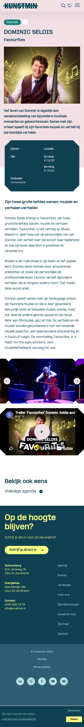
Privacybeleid (42, 667)
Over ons (63, 595)
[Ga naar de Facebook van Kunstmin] (42, 681)
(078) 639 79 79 (15, 604)
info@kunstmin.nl (15, 608)
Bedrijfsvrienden (68, 604)
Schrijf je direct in (22, 550)
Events (62, 575)
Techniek (63, 624)
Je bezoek (64, 585)
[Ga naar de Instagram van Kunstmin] (31, 681)
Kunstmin (20, 6)
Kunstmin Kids (67, 614)
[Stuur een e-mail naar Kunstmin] (64, 681)
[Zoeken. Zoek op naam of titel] (63, 6)
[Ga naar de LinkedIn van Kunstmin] (20, 681)
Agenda (62, 565)
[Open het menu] (77, 6)
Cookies (42, 659)
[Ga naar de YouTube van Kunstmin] (53, 681)
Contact (63, 634)
